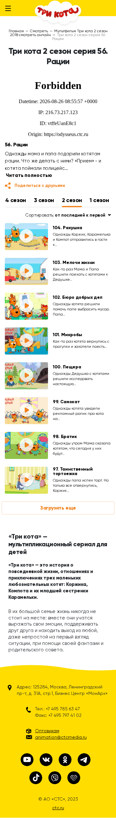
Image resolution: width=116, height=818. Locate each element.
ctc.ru (58, 807)
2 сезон (72, 200)
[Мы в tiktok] (35, 777)
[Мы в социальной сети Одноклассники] (65, 759)
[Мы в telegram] (84, 759)
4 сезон (15, 200)
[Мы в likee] (73, 777)
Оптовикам (47, 730)
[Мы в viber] (54, 777)
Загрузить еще (58, 508)
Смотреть (39, 31)
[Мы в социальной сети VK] (46, 759)
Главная (16, 31)
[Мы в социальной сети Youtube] (27, 759)
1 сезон (99, 200)
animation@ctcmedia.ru (61, 737)
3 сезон (44, 200)
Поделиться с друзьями (40, 185)
